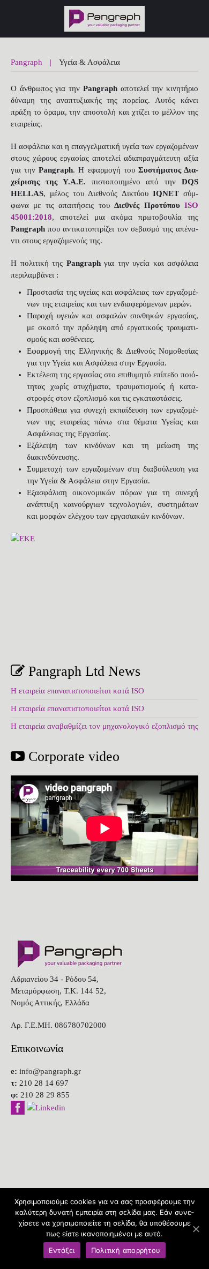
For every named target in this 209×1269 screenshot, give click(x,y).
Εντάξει (62, 1250)
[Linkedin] (46, 1106)
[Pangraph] (16, 19)
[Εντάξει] (195, 1228)
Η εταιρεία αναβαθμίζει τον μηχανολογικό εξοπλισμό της (104, 726)
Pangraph (26, 62)
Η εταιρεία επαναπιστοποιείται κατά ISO (77, 690)
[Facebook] (19, 1106)
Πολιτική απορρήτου (126, 1250)
